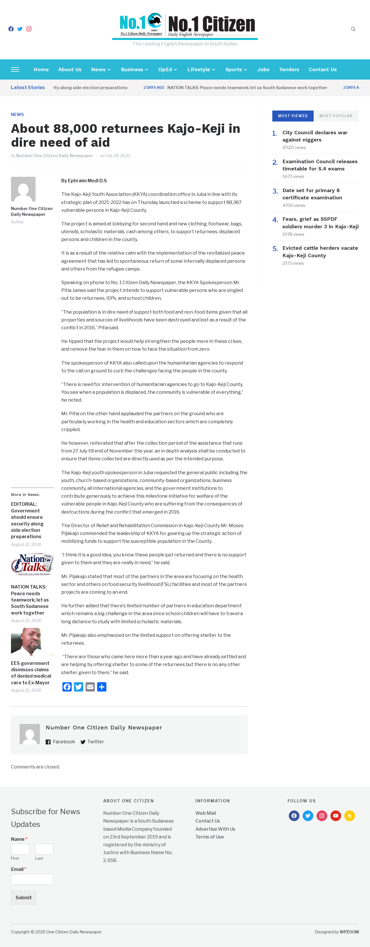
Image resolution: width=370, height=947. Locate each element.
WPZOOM (349, 931)
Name (19, 839)
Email (18, 869)
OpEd (165, 69)
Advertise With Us (215, 829)
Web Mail (205, 813)
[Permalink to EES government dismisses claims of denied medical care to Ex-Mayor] (32, 642)
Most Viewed (293, 116)
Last (39, 858)
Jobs (263, 69)
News (98, 69)
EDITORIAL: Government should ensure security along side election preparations (27, 520)
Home (41, 69)
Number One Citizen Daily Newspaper (54, 155)
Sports (233, 69)
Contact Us (323, 69)
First (15, 858)
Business (132, 69)
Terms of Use (209, 837)
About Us (70, 69)
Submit (24, 897)
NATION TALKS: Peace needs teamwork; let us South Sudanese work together (237, 87)
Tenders (289, 69)
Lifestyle (198, 69)
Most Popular (336, 116)
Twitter (95, 741)
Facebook (64, 741)
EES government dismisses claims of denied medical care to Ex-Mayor (31, 673)
